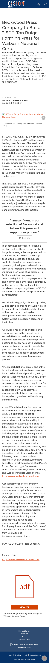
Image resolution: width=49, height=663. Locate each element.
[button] (24, 115)
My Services (23, 639)
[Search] (45, 4)
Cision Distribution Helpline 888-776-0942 (25, 646)
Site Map (18, 655)
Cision (28, 659)
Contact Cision (24, 631)
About (24, 636)
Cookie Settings (35, 655)
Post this (26, 238)
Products (24, 634)
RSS (25, 655)
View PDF (24, 607)
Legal (10, 655)
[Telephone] (38, 4)
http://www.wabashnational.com (20, 476)
